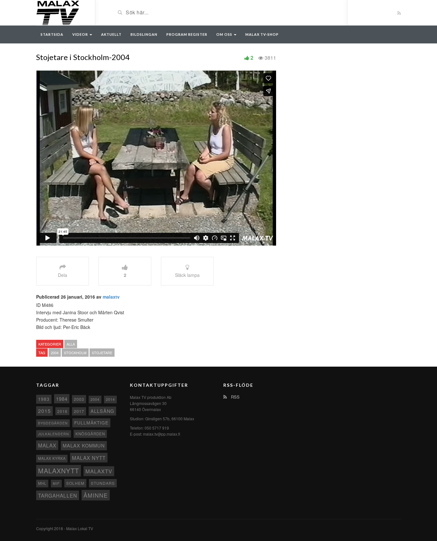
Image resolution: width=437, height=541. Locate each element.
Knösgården (90, 433)
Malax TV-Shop (262, 34)
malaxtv (111, 296)
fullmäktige (91, 422)
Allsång (102, 411)
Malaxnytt (58, 470)
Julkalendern (53, 433)
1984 (62, 398)
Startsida (52, 34)
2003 (79, 399)
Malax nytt (89, 457)
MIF (56, 483)
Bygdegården (53, 423)
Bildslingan (144, 34)
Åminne (95, 495)
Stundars (103, 483)
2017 (79, 411)
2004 (55, 352)
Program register (186, 34)
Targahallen (57, 495)
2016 (62, 411)
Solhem (75, 483)
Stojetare (102, 352)
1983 (44, 399)
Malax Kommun (84, 445)
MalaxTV (98, 471)
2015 (44, 411)
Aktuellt (111, 34)
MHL (42, 483)
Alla (71, 344)
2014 (110, 399)
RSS (235, 397)
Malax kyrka (52, 458)
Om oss (224, 34)
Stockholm (75, 352)
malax (47, 445)
